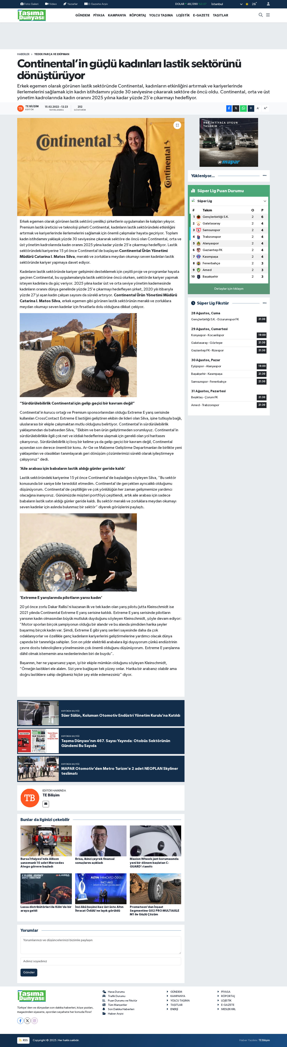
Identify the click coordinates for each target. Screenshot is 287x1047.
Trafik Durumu (116, 996)
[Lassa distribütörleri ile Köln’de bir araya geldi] (46, 888)
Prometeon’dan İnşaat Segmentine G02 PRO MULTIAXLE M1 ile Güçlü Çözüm (154, 910)
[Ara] (261, 15)
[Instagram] (34, 1021)
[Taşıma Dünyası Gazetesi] (31, 15)
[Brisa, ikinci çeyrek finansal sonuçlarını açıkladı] (101, 840)
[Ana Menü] (268, 15)
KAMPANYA (117, 15)
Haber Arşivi (115, 1013)
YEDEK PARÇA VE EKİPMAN (51, 54)
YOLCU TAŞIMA (161, 15)
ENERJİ (174, 1009)
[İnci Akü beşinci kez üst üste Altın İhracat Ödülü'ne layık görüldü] (101, 888)
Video (53, 4)
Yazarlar (72, 4)
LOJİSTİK (183, 15)
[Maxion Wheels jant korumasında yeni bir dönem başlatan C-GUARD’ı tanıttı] (155, 840)
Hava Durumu (116, 991)
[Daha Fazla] (251, 108)
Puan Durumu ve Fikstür (122, 1000)
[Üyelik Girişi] (267, 4)
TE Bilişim (51, 795)
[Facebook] (20, 1021)
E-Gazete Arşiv (98, 4)
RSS (25, 1040)
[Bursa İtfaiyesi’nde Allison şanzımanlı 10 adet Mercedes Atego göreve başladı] (46, 840)
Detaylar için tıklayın (228, 288)
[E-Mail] (46, 804)
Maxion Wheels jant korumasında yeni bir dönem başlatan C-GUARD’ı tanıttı (154, 862)
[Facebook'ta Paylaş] (229, 108)
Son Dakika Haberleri (121, 1009)
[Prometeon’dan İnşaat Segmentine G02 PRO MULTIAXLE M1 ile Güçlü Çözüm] (155, 888)
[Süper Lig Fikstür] (264, 303)
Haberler (23, 54)
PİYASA (99, 15)
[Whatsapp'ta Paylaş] (243, 108)
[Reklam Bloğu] (229, 142)
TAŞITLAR (220, 15)
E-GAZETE (201, 15)
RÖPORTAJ (137, 15)
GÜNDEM (82, 15)
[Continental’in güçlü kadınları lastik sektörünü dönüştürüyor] (100, 167)
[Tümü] (264, 176)
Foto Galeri (31, 4)
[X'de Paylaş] (236, 108)
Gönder (29, 972)
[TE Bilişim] (29, 798)
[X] (27, 1021)
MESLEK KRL (228, 1009)
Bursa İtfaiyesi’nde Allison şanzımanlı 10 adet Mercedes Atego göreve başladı (42, 862)
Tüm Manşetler (117, 1004)
